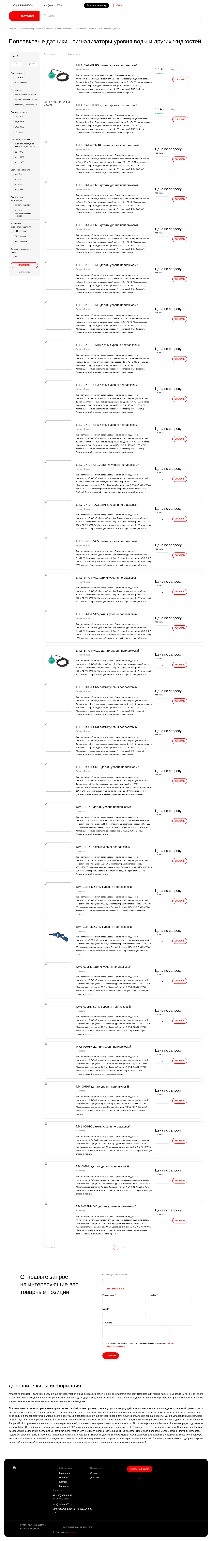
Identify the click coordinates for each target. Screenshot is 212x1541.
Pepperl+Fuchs (83, 69)
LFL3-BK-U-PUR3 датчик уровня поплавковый (106, 727)
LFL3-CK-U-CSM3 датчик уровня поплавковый (107, 265)
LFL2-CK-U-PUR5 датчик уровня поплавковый (107, 105)
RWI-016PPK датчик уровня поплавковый (104, 886)
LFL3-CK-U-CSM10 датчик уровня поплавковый (108, 344)
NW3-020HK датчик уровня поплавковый (103, 1006)
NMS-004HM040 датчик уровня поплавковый (106, 1206)
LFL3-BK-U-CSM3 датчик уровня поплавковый (107, 185)
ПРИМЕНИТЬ (24, 265)
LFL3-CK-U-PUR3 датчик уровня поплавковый (107, 384)
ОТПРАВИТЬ (110, 1356)
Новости (63, 1477)
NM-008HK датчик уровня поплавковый (102, 1166)
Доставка (95, 1477)
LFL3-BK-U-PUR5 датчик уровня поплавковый (106, 687)
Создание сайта (64, 1532)
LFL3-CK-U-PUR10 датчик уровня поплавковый (107, 464)
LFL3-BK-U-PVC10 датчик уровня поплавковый (107, 650)
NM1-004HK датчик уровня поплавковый (103, 1126)
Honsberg (80, 811)
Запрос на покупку (96, 5)
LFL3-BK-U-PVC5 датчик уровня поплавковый (106, 614)
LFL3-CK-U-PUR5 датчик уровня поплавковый (107, 424)
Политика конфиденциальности (77, 1527)
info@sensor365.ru (53, 5)
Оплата (94, 1473)
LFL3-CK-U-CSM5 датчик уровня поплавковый (107, 305)
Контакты (64, 1486)
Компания (64, 1473)
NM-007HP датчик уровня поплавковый (102, 1086)
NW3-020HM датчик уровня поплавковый (103, 966)
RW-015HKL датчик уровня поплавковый (103, 846)
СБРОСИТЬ (24, 272)
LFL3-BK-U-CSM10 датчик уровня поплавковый (107, 145)
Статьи (63, 1482)
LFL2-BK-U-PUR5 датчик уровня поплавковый (106, 65)
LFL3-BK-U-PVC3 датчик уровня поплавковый (106, 577)
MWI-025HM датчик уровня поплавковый (103, 1046)
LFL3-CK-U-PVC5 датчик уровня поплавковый (106, 541)
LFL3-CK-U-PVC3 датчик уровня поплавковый (106, 504)
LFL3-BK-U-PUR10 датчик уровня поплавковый (107, 767)
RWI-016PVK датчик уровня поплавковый (104, 926)
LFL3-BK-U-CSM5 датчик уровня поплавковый (107, 225)
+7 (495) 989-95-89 (23, 5)
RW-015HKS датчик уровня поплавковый (103, 806)
